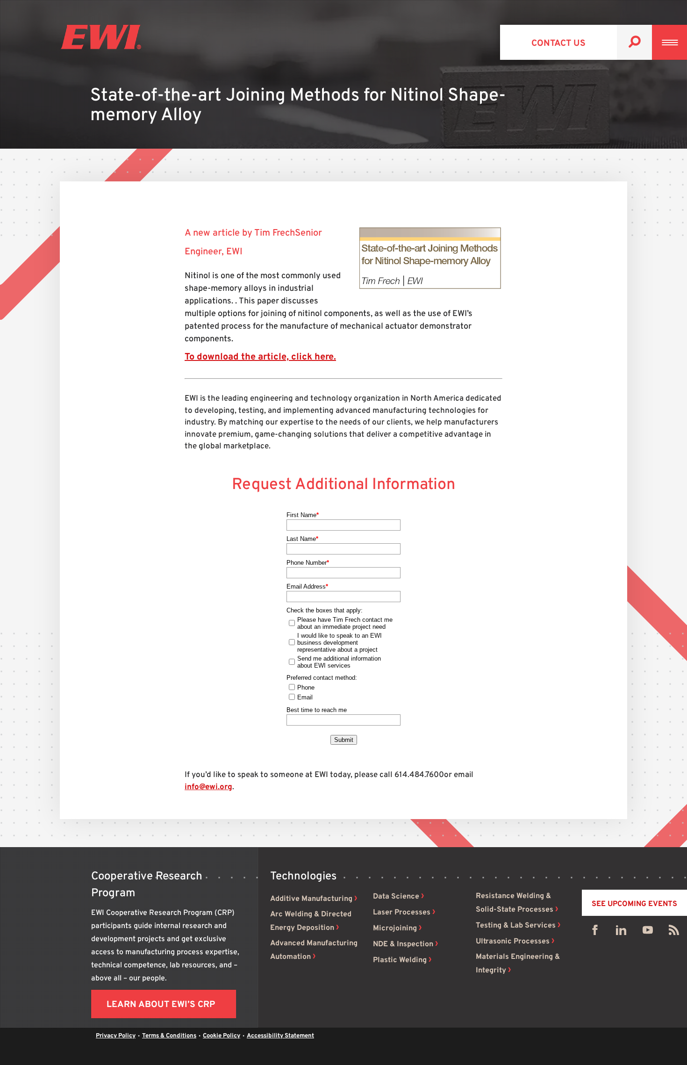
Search (634, 42)
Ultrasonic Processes (513, 941)
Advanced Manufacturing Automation (314, 950)
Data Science (396, 896)
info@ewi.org (208, 787)
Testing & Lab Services (516, 925)
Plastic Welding (400, 960)
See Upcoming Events (634, 904)
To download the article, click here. (260, 357)
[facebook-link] (595, 932)
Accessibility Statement (280, 1036)
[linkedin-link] (621, 932)
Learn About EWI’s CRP (161, 1004)
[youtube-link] (648, 932)
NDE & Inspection (403, 944)
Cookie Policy (221, 1036)
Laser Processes (401, 912)
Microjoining (395, 928)
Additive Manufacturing (311, 899)
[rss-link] (674, 932)
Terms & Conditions (169, 1036)
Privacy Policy (116, 1036)
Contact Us (558, 43)
